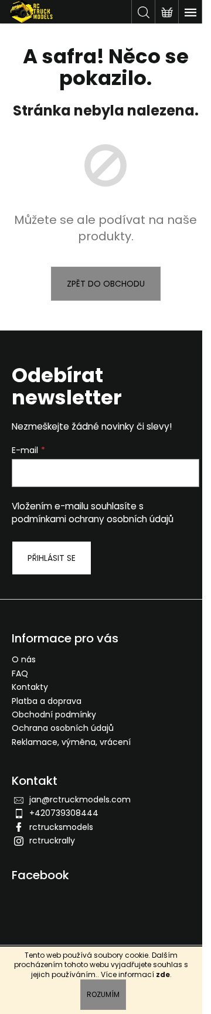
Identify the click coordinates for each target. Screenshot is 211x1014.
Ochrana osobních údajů (63, 728)
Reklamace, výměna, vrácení (71, 742)
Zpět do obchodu (106, 284)
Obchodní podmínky (54, 714)
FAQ (20, 673)
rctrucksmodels (61, 827)
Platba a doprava (46, 701)
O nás (24, 659)
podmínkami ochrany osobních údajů (92, 519)
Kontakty (30, 687)
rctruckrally (52, 840)
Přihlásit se (52, 558)
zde (163, 974)
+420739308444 (63, 813)
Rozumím (103, 994)
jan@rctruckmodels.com (80, 799)
